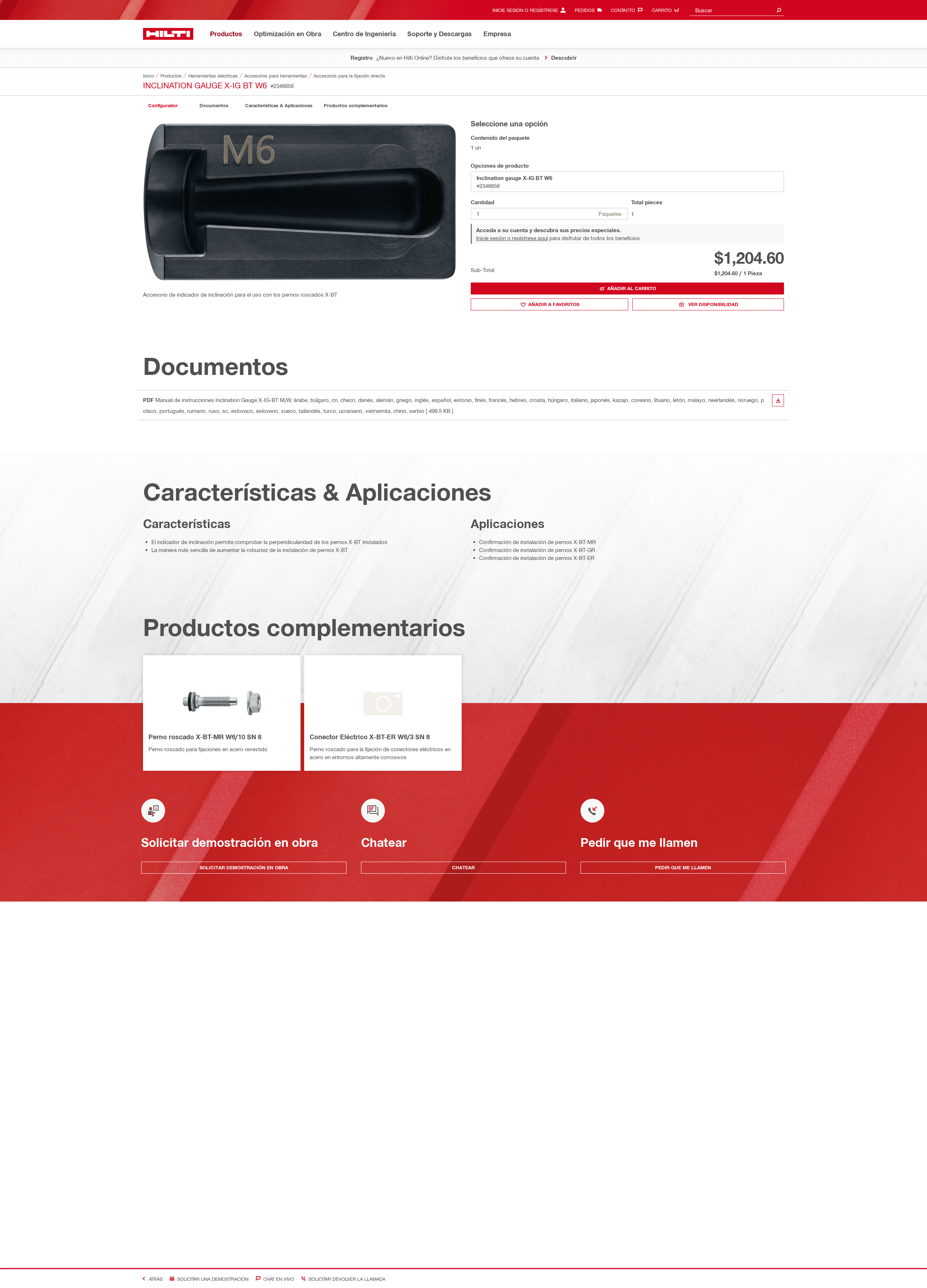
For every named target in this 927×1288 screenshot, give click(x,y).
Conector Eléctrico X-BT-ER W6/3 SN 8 (370, 737)
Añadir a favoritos (553, 304)
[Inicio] (168, 34)
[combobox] (737, 10)
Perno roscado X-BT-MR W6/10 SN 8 (204, 737)
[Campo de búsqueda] (779, 10)
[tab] (163, 106)
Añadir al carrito (631, 288)
